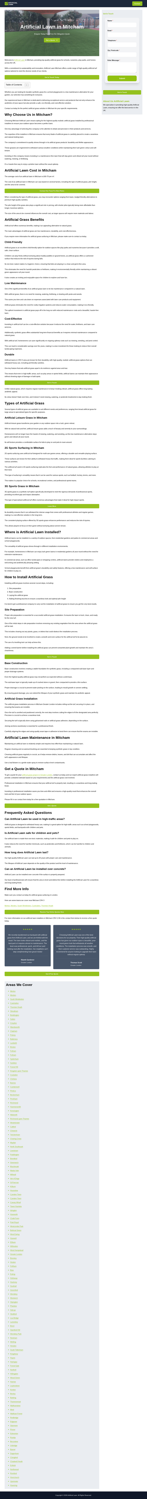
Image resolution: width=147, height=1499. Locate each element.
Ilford (12, 1410)
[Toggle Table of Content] (25, 85)
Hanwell (13, 1238)
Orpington (14, 1302)
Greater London (16, 1254)
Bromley (13, 1258)
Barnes (13, 1083)
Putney (13, 1035)
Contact (137, 4)
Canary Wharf (15, 1202)
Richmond (14, 1103)
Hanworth (14, 1214)
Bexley (12, 1394)
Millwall (13, 1174)
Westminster (15, 1123)
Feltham (13, 1266)
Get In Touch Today (52, 77)
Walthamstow (15, 1406)
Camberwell (14, 1087)
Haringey (13, 1362)
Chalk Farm (14, 1218)
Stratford (13, 1314)
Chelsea (13, 1079)
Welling (13, 1342)
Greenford (14, 1290)
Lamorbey (14, 1322)
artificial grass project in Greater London (37, 775)
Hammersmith (15, 1107)
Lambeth (13, 1043)
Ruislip (13, 1437)
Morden (14, 906)
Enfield (13, 1465)
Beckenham (14, 1095)
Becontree (14, 1441)
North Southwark (16, 1147)
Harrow (13, 1382)
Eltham (13, 1242)
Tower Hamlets (16, 1206)
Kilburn (13, 1186)
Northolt (13, 1370)
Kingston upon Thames (19, 1071)
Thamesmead (15, 1402)
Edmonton (14, 1433)
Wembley (13, 1294)
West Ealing (14, 1234)
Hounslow (14, 1190)
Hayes (12, 1358)
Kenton (13, 1390)
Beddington (14, 1015)
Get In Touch (122, 92)
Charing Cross (15, 1139)
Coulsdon (14, 1075)
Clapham (13, 1031)
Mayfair (13, 1143)
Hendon (13, 1346)
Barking (13, 1398)
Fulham (13, 1051)
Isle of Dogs (14, 1178)
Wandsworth (15, 1027)
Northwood (14, 1469)
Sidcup (13, 1310)
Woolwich (14, 1298)
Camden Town (15, 1194)
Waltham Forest (16, 1414)
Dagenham (14, 1453)
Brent (12, 1326)
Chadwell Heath (16, 1461)
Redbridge (14, 1418)
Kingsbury (14, 1354)
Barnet (12, 1449)
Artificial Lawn (19, 60)
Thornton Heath (47, 906)
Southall (13, 1286)
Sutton (12, 1019)
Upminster (14, 1481)
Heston (13, 1262)
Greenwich (14, 1163)
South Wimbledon (24, 906)
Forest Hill (14, 1067)
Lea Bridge (14, 1318)
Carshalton (36, 906)
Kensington (14, 1111)
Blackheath (14, 1167)
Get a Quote (50, 40)
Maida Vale (14, 1171)
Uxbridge (13, 1445)
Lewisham (14, 1151)
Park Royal (14, 1222)
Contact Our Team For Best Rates (52, 191)
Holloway (13, 1278)
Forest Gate (14, 1366)
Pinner (12, 1430)
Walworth (13, 1115)
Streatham (14, 1011)
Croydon (13, 1023)
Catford (13, 1127)
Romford (13, 1473)
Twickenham (15, 1135)
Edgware (13, 1422)
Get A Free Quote (52, 974)
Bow (12, 1270)
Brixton (13, 1047)
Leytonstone (15, 1386)
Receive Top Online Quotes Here (52, 912)
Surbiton (13, 1063)
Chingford (14, 1457)
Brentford (13, 1159)
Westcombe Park (16, 1226)
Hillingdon (14, 1374)
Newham (13, 1338)
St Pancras (14, 1182)
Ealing (12, 1274)
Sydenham (14, 1059)
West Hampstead (16, 1250)
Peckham (13, 1099)
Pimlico (13, 1091)
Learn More (52, 506)
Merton (7, 906)
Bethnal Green (15, 1230)
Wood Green (15, 1378)
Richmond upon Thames (19, 1119)
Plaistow (13, 1306)
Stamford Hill (15, 1330)
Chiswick (13, 1131)
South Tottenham (16, 1350)
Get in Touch (52, 383)
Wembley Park (15, 1334)
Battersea (14, 1039)
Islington (13, 1210)
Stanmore (14, 1426)
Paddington (14, 1155)
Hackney (13, 1282)
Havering (13, 1485)
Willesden (14, 1246)
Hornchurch (14, 1477)
